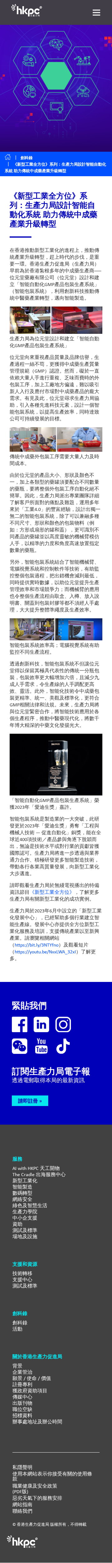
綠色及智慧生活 (29, 1205)
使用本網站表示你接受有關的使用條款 (52, 1476)
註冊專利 (22, 1384)
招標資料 (22, 1415)
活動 (17, 1329)
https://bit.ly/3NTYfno (36, 945)
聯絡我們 (22, 1511)
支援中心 (22, 1279)
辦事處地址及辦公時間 (37, 1421)
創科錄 (27, 157)
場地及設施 (24, 1236)
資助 (17, 1224)
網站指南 (22, 1504)
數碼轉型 (22, 1193)
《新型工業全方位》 (52, 892)
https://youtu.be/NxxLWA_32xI (45, 951)
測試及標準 (24, 1230)
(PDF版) (20, 1491)
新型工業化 (24, 1180)
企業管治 (22, 1372)
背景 (17, 1366)
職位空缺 (22, 1409)
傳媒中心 (22, 1397)
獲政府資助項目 (29, 1390)
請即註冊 (28, 1100)
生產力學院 (24, 1211)
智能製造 (22, 1187)
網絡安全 (22, 1199)
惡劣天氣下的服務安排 (37, 1498)
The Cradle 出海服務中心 (39, 1174)
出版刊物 (22, 1403)
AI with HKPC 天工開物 (36, 1168)
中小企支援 (24, 1218)
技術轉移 (22, 1273)
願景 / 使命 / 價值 (31, 1378)
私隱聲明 (22, 1467)
